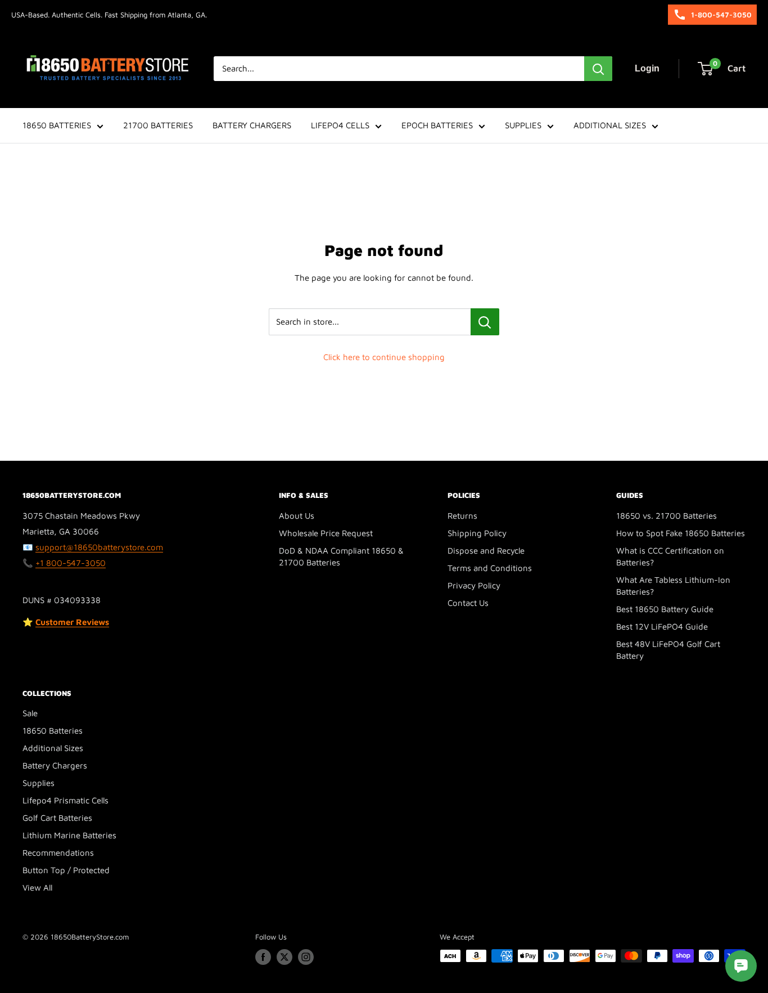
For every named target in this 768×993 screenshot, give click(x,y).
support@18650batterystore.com (99, 547)
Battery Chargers (54, 765)
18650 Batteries (52, 730)
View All (37, 887)
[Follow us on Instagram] (306, 957)
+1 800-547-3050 (70, 563)
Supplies (38, 783)
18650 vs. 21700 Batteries (666, 515)
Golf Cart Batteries (57, 818)
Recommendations (58, 852)
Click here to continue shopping (384, 357)
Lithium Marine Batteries (69, 835)
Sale (30, 713)
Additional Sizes (52, 748)
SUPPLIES (523, 125)
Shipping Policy (477, 533)
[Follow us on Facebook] (263, 957)
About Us (296, 515)
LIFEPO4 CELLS (340, 125)
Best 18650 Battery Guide (664, 609)
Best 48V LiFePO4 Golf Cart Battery (668, 649)
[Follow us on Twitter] (284, 957)
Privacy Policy (474, 585)
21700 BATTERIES (158, 125)
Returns (462, 515)
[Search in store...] (485, 321)
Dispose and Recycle (486, 550)
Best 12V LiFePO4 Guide (662, 626)
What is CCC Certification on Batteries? (670, 556)
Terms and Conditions (490, 568)
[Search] (598, 68)
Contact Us (468, 603)
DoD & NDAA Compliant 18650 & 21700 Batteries (341, 556)
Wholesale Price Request (326, 533)
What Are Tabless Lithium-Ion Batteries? (673, 585)
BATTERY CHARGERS (252, 125)
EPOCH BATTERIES (437, 125)
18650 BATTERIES (56, 125)
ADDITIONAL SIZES (609, 125)
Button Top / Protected (66, 870)
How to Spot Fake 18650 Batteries (680, 533)
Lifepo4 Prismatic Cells (65, 800)
